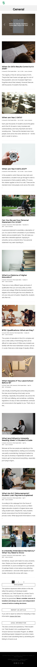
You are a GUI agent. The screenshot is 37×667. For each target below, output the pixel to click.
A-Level (4, 332)
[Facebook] (14, 663)
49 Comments (8, 387)
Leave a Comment (28, 71)
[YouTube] (18, 663)
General (4, 71)
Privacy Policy (24, 659)
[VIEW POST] (18, 52)
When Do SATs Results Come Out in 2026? (18, 68)
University (9, 224)
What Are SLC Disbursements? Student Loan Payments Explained (17, 494)
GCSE (8, 332)
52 (23, 582)
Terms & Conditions (13, 659)
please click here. (15, 616)
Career (8, 385)
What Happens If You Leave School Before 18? (17, 382)
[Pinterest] (22, 663)
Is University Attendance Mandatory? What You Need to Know (18, 552)
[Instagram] (20, 663)
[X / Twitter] (16, 663)
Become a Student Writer (18, 660)
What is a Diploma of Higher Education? (14, 276)
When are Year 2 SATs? (12, 117)
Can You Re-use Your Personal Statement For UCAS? (15, 221)
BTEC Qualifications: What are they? (18, 330)
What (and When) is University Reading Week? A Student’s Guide (17, 439)
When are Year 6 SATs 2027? (14, 169)
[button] (34, 3)
